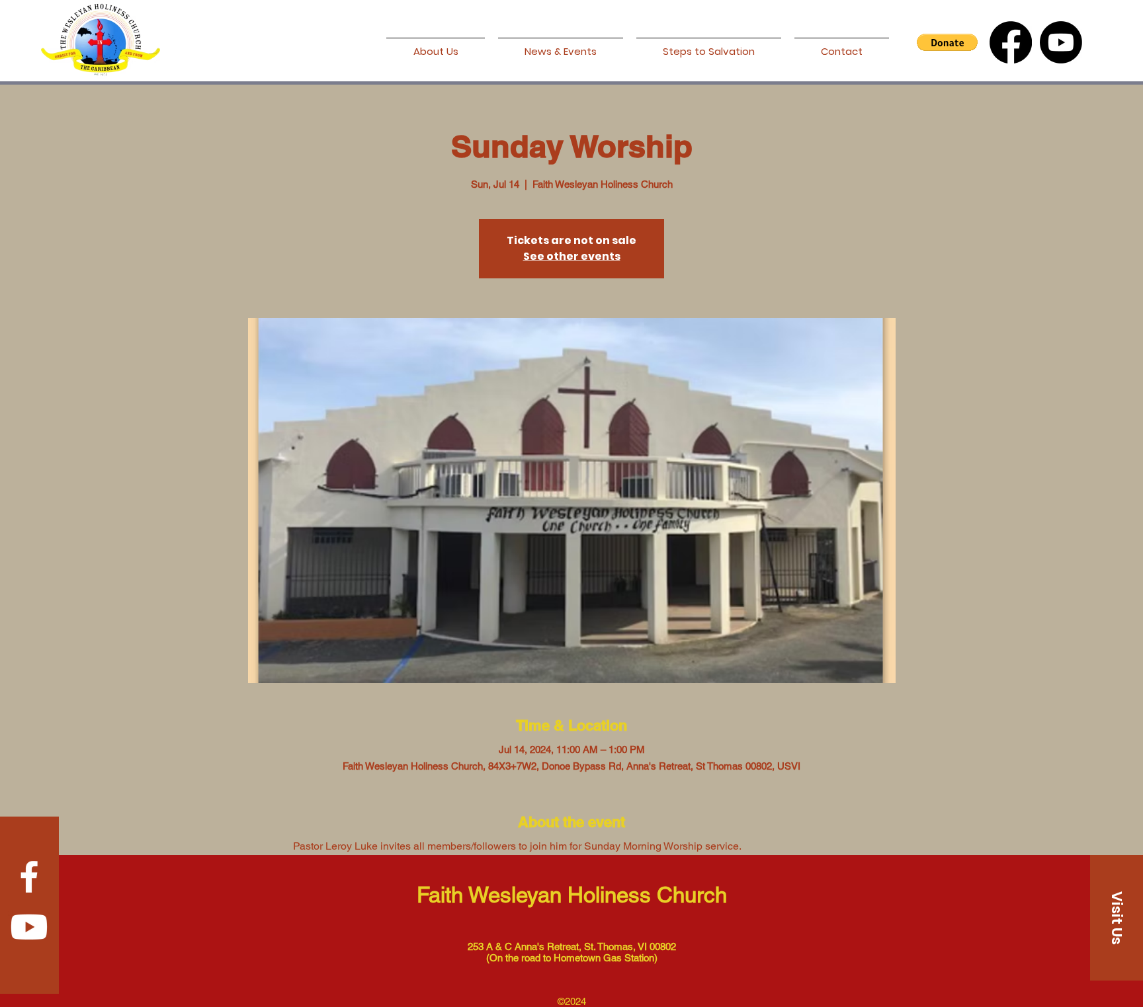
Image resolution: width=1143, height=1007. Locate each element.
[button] (947, 42)
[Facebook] (1011, 42)
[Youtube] (1061, 42)
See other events (571, 256)
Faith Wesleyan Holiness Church (572, 894)
